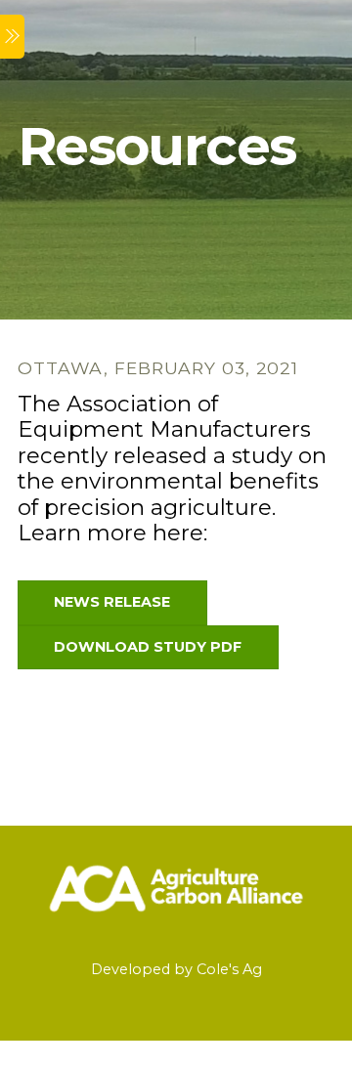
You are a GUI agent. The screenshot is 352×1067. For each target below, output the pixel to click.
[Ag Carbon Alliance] (176, 916)
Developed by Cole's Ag (176, 969)
